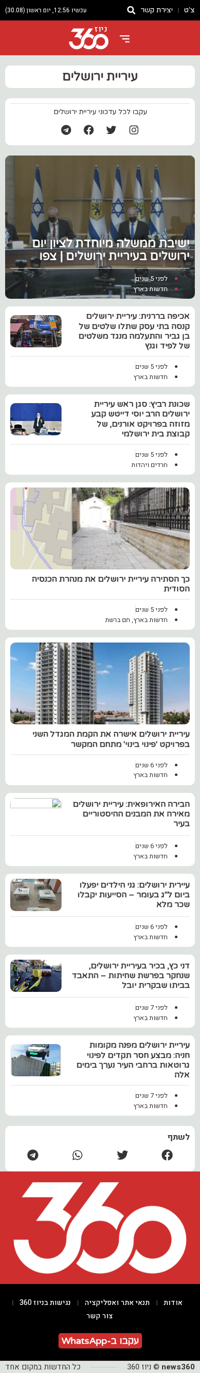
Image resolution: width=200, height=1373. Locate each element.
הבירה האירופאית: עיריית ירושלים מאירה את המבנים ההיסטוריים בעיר (131, 814)
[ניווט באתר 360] (124, 39)
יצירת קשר (157, 10)
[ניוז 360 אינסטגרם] (134, 130)
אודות (173, 1302)
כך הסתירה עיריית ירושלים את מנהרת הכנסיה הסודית (111, 584)
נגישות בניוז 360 (45, 1302)
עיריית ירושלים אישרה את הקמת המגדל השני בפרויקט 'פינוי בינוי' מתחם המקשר (111, 739)
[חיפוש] (131, 10)
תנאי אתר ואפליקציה (117, 1302)
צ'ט (189, 10)
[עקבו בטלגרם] (66, 130)
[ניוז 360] (88, 39)
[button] (167, 1154)
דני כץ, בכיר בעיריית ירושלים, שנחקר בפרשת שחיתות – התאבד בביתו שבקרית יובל (131, 975)
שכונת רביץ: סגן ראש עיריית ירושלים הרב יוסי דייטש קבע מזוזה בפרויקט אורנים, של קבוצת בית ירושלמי (140, 419)
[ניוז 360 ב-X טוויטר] (111, 130)
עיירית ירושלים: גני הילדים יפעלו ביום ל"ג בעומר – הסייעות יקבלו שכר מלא (133, 895)
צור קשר (99, 1316)
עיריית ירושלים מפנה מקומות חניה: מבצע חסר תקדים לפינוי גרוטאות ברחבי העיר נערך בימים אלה (133, 1060)
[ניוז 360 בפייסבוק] (88, 130)
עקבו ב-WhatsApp (100, 1340)
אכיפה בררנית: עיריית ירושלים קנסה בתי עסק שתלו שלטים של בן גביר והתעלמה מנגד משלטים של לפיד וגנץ (134, 331)
